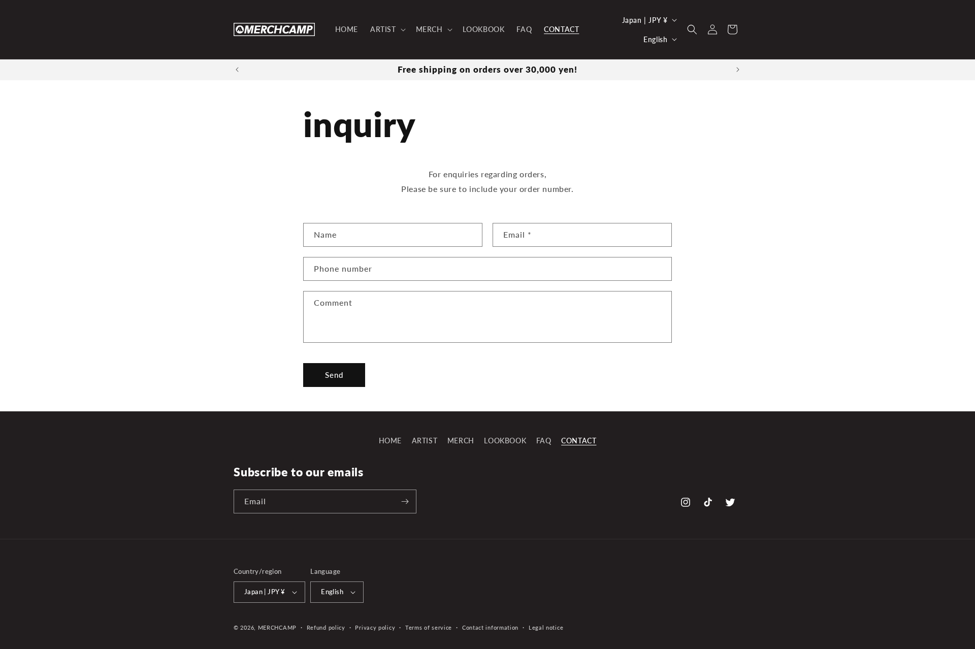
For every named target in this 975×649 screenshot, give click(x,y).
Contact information (490, 627)
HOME (390, 440)
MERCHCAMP (277, 627)
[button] (387, 29)
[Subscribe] (405, 501)
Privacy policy (375, 627)
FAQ (543, 440)
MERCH (460, 440)
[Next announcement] (738, 69)
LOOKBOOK (505, 440)
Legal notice (546, 627)
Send (334, 374)
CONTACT (578, 440)
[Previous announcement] (237, 69)
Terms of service (428, 627)
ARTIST (425, 440)
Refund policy (326, 627)
